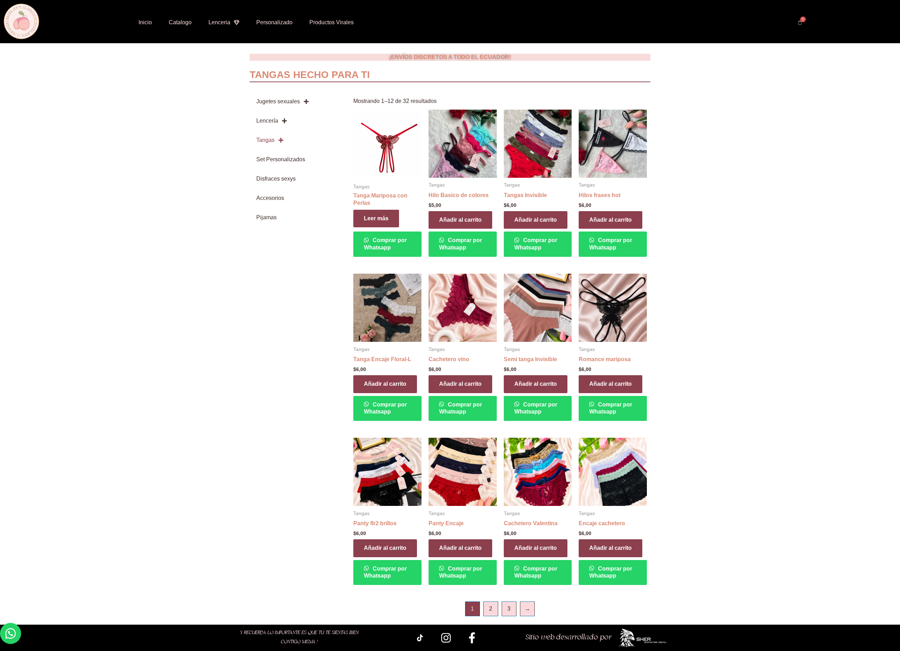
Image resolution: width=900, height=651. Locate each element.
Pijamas (266, 217)
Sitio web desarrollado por (568, 637)
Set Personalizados (280, 159)
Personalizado (274, 22)
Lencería (267, 121)
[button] (10, 633)
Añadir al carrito (460, 220)
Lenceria (219, 22)
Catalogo (180, 22)
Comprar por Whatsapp (385, 243)
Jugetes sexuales (278, 101)
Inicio (145, 22)
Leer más (376, 218)
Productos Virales (331, 22)
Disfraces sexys (276, 179)
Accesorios (270, 198)
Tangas (265, 140)
